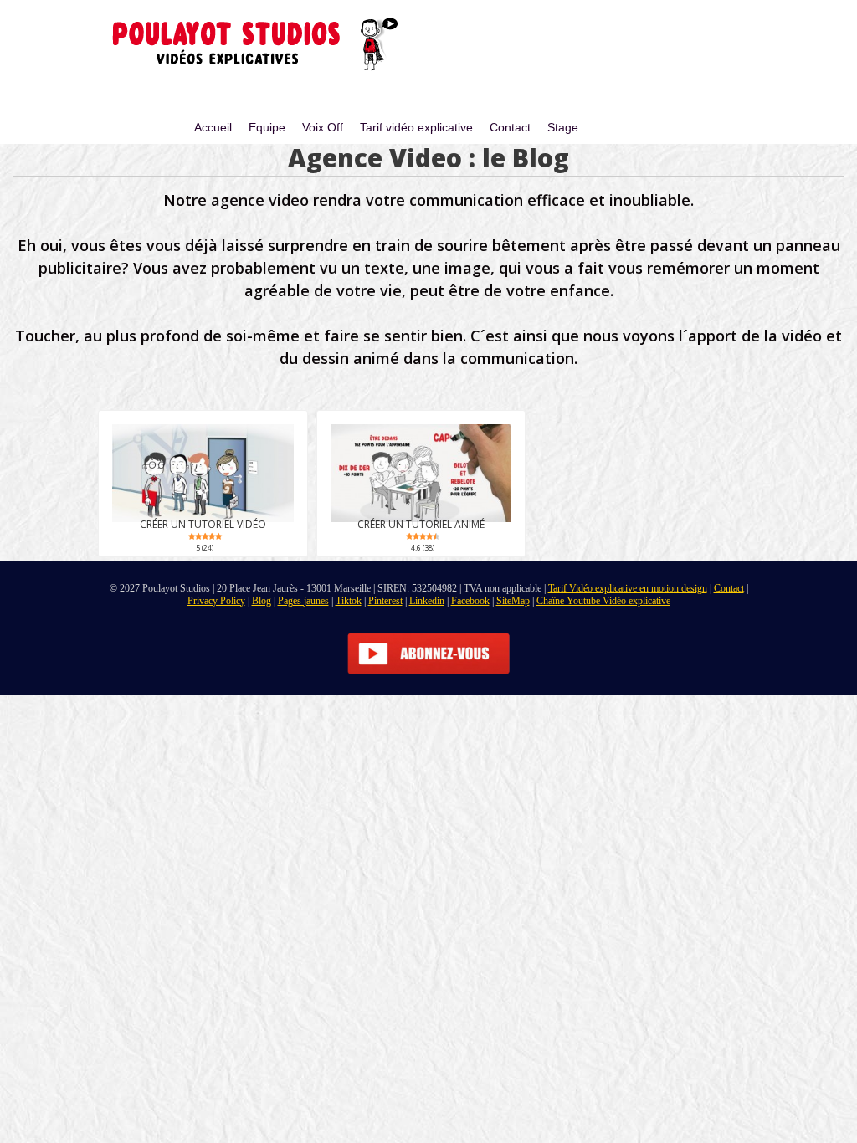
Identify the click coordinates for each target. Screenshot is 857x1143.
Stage (562, 127)
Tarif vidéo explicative (416, 127)
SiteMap (513, 601)
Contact (510, 127)
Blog (261, 601)
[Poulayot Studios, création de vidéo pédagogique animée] (246, 46)
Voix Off (322, 127)
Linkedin (426, 601)
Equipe (267, 127)
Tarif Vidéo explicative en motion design (627, 588)
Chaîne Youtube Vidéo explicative (603, 601)
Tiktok (349, 601)
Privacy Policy (216, 601)
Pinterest (385, 601)
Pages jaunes (303, 601)
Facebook (470, 601)
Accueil (213, 127)
